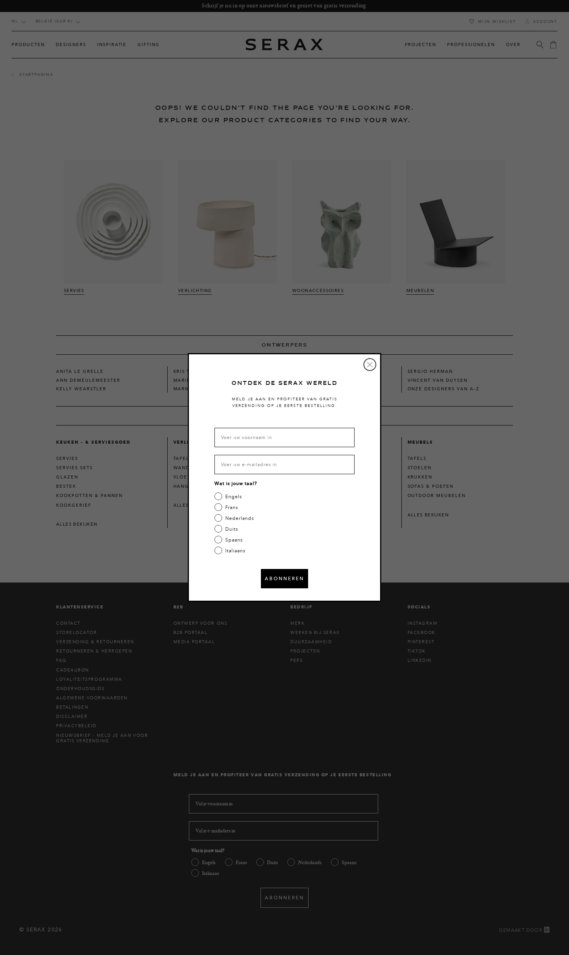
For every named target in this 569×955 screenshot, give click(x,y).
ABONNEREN (284, 578)
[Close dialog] (370, 365)
